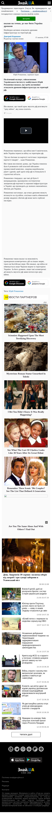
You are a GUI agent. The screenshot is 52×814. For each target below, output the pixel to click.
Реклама (5, 781)
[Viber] (22, 749)
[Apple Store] (18, 760)
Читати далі (26, 734)
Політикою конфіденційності (34, 11)
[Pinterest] (41, 749)
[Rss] (10, 749)
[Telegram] (16, 749)
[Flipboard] (35, 749)
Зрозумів (26, 19)
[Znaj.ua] (26, 3)
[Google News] (29, 749)
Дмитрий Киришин (12, 36)
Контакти (5, 790)
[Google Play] (34, 760)
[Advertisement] (26, 229)
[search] (3, 3)
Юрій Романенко (16, 291)
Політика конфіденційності (13, 777)
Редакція (5, 786)
